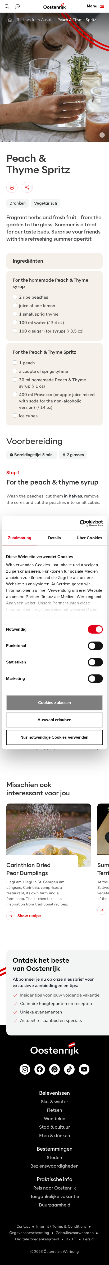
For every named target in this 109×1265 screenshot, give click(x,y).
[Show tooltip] (102, 135)
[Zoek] (7, 6)
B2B (69, 1239)
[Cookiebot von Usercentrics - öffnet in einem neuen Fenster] (80, 523)
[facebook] (39, 1069)
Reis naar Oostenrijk (54, 1188)
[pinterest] (54, 1069)
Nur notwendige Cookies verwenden (54, 737)
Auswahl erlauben (54, 719)
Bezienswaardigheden (54, 1166)
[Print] (11, 187)
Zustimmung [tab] (19, 538)
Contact (23, 1226)
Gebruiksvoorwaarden (75, 1232)
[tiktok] (69, 1069)
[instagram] (25, 1069)
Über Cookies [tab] (89, 538)
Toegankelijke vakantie (54, 1196)
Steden (54, 1157)
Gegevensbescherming (29, 1232)
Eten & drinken (54, 1135)
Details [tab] (54, 538)
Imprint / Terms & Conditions (61, 1226)
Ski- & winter (54, 1102)
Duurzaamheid (54, 1205)
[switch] (95, 646)
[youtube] (84, 1069)
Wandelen (54, 1119)
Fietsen (54, 1110)
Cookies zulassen (54, 702)
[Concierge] (17, 6)
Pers (86, 1239)
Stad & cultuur (54, 1127)
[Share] (27, 187)
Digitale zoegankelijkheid (37, 1239)
